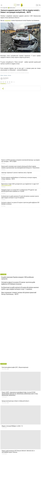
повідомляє (7, 20)
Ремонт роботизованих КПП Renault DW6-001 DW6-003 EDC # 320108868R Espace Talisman (18, 451)
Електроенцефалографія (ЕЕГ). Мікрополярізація (15, 367)
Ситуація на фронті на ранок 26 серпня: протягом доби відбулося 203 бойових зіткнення (20, 203)
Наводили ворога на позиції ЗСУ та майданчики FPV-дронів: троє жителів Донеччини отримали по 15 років (19, 190)
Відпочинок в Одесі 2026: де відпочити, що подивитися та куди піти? (20, 184)
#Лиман (1, 75)
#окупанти (5, 75)
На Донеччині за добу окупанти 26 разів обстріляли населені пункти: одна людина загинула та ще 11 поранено (20, 288)
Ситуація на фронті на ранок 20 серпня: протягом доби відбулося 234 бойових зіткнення (18, 283)
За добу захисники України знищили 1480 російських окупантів (17, 278)
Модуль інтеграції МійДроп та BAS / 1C (12, 426)
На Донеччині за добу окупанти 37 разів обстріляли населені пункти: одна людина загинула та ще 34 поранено (20, 196)
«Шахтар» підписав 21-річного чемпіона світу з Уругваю (16, 172)
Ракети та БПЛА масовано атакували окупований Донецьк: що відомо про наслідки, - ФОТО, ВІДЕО (20, 160)
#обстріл (9, 75)
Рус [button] (37, 5)
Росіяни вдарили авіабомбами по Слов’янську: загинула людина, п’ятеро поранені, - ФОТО (19, 178)
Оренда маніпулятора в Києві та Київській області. (15, 401)
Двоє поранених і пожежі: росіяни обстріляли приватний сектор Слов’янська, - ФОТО (18, 293)
